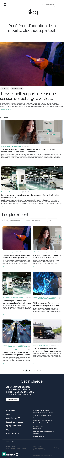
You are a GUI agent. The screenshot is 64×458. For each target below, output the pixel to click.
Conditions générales (37, 446)
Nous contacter (49, 4)
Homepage (8, 441)
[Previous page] (23, 370)
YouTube (7, 448)
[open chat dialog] (4, 454)
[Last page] (40, 370)
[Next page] (37, 370)
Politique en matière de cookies (39, 449)
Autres (28, 220)
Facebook (24, 448)
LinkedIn (18, 448)
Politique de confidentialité (38, 448)
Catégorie (5, 220)
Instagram (13, 448)
